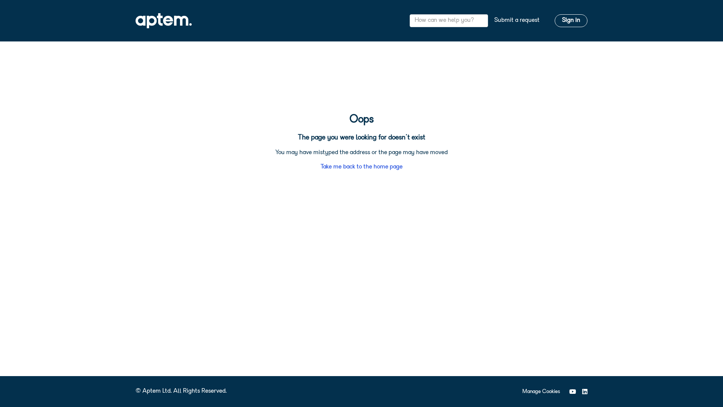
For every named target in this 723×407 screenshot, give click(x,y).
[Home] (164, 20)
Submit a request (517, 20)
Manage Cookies (541, 392)
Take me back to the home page (361, 167)
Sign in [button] (571, 20)
